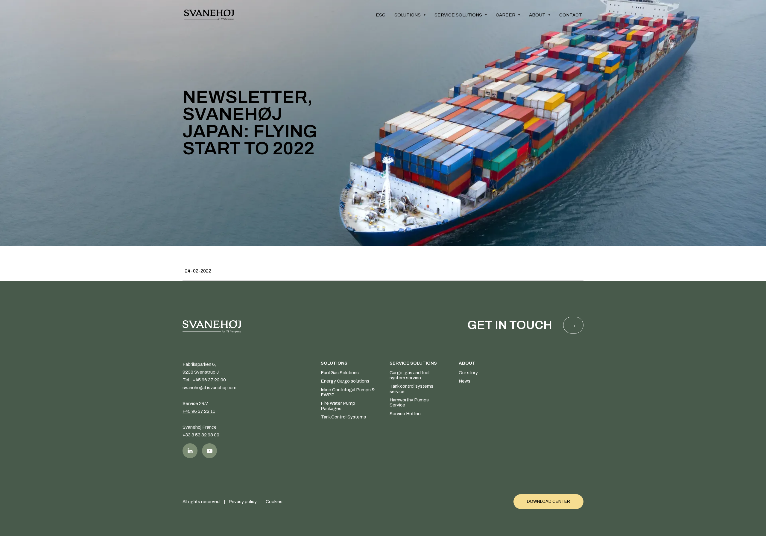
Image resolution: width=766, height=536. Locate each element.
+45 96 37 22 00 (209, 379)
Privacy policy (243, 501)
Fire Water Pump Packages (338, 406)
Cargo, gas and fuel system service (409, 375)
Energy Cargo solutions (345, 381)
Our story (468, 372)
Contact (570, 15)
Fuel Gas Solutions (340, 372)
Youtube (209, 450)
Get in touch (509, 325)
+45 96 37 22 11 (199, 411)
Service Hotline (405, 413)
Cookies (274, 501)
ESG (380, 15)
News (464, 381)
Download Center (548, 501)
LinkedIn (190, 450)
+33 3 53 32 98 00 (201, 435)
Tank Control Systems (343, 417)
